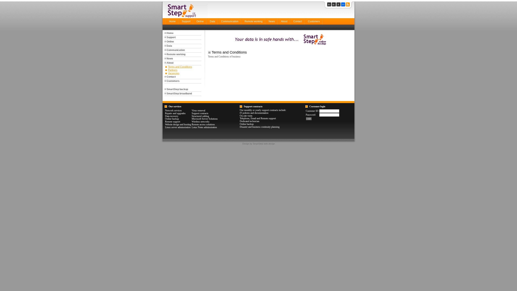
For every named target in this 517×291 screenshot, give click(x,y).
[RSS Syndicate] (348, 5)
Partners (172, 70)
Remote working (254, 21)
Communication (230, 21)
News (272, 21)
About (284, 21)
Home (172, 21)
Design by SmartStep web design (258, 143)
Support (186, 21)
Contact (297, 21)
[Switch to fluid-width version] (343, 5)
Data (212, 21)
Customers (314, 21)
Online (200, 21)
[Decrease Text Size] (334, 5)
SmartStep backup (177, 89)
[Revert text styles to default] (338, 5)
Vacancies (173, 73)
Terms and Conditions (180, 66)
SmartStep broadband (179, 93)
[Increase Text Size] (329, 5)
